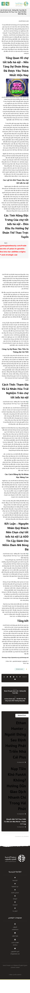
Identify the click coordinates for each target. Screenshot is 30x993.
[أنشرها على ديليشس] (7, 677)
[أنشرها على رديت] (10, 677)
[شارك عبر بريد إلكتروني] (15, 679)
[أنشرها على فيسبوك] (20, 677)
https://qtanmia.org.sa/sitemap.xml (17, 657)
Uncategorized (20, 762)
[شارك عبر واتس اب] (4, 677)
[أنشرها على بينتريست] (13, 677)
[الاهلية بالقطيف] (21, 3)
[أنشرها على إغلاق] (17, 677)
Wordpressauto (19, 669)
